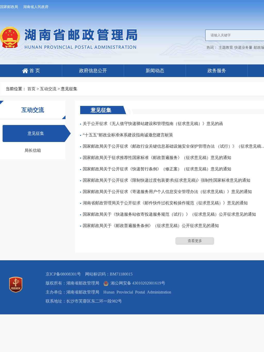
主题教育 (226, 47)
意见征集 (36, 133)
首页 (31, 89)
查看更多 (195, 241)
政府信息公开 (93, 70)
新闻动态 (155, 70)
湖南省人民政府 (35, 7)
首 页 (34, 70)
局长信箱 (32, 150)
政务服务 (217, 70)
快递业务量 (243, 47)
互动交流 (48, 89)
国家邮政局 (9, 7)
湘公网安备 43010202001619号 (137, 283)
